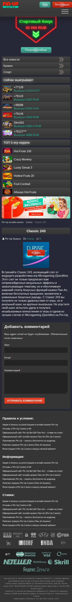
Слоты (30, 238)
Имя (7, 344)
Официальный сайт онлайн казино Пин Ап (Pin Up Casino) (31, 437)
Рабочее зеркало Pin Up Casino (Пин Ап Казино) (26, 445)
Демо (36, 257)
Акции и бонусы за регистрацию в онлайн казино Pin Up (30, 424)
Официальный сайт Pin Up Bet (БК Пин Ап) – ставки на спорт (32, 432)
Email (8, 357)
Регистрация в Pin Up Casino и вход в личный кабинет (29, 449)
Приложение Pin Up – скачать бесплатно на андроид (28, 441)
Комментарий (13, 370)
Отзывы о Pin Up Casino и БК (16, 428)
